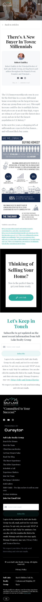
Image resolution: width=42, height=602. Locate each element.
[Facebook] (4, 420)
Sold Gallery (8, 484)
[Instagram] (13, 420)
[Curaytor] (14, 432)
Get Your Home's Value (11, 453)
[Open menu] (39, 4)
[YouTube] (8, 420)
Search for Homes (10, 441)
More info (27, 593)
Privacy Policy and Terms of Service (25, 380)
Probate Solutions (10, 494)
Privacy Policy (21, 569)
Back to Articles (12, 24)
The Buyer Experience (11, 461)
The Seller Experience (11, 464)
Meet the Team (9, 445)
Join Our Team (8, 476)
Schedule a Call (9, 468)
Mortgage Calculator (11, 480)
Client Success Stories (11, 449)
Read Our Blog (9, 457)
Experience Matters (10, 472)
